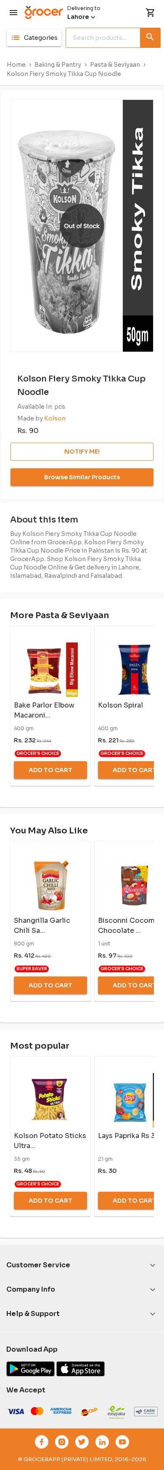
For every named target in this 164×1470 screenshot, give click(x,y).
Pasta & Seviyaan (115, 64)
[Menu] (13, 13)
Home (16, 64)
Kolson (55, 418)
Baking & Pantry (57, 64)
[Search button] (150, 36)
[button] (34, 37)
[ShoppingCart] (150, 13)
